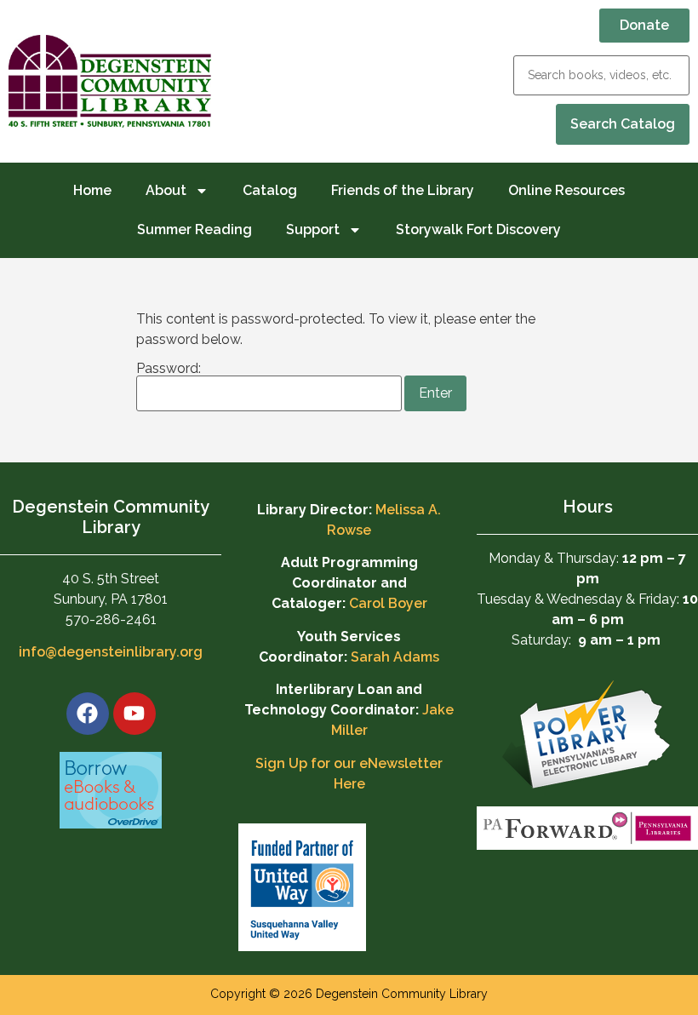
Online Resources (566, 190)
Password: (168, 369)
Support (313, 229)
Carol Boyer (388, 603)
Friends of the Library (402, 190)
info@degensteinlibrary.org (111, 652)
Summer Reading (194, 229)
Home (92, 190)
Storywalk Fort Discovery (478, 229)
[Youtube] (134, 713)
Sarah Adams (395, 657)
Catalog (270, 190)
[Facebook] (87, 713)
